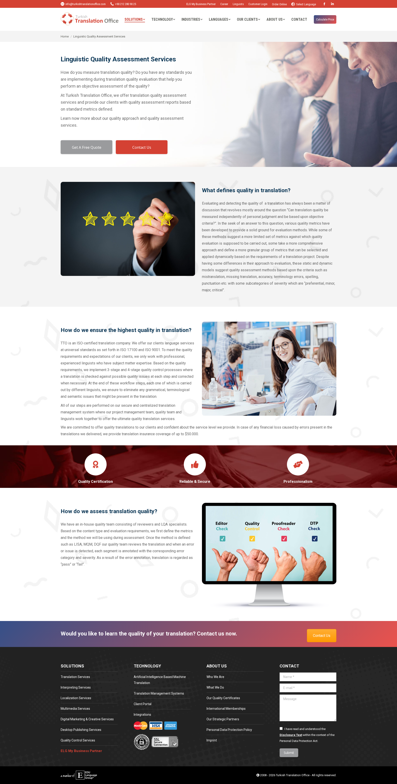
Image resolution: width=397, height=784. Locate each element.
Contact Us (321, 635)
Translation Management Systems (159, 693)
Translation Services (75, 677)
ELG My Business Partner (201, 4)
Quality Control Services (78, 740)
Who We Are (215, 677)
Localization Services (76, 698)
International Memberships (226, 708)
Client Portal (142, 704)
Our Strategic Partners (223, 719)
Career (224, 4)
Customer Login (257, 4)
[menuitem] (135, 19)
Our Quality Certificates (223, 698)
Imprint (212, 740)
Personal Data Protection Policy (229, 730)
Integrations (142, 714)
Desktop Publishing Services (81, 730)
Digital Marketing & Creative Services (87, 719)
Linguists (238, 4)
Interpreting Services (76, 687)
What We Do (215, 687)
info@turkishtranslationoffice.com (85, 4)
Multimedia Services (75, 708)
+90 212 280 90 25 (125, 4)
